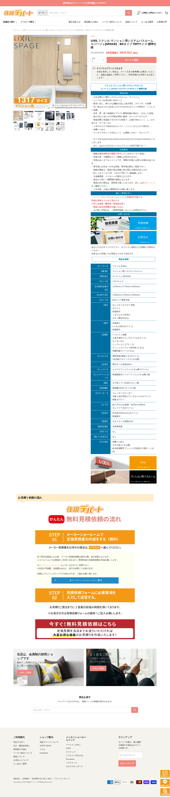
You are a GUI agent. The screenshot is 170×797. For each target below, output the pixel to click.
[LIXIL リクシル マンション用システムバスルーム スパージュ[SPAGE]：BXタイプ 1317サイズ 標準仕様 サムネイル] (18, 116)
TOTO (68, 748)
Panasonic (70, 759)
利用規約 (26, 779)
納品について (132, 22)
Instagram (44, 753)
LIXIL (93, 36)
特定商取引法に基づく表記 (41, 779)
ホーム (16, 30)
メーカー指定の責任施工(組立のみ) (108, 197)
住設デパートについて (49, 742)
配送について (149, 182)
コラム (42, 749)
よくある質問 (147, 22)
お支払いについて (20, 760)
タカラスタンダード (74, 766)
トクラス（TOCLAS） (75, 755)
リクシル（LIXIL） (73, 744)
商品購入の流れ (91, 22)
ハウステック (71, 763)
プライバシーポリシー (62, 779)
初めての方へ (19, 742)
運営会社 (16, 779)
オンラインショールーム (50, 565)
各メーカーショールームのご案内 (86, 580)
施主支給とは (75, 22)
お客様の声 (162, 22)
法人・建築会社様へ (21, 745)
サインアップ (127, 763)
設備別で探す (9, 22)
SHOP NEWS (45, 745)
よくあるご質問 (20, 764)
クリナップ (70, 752)
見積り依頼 (106, 74)
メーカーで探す (27, 22)
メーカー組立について (112, 22)
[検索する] (128, 13)
